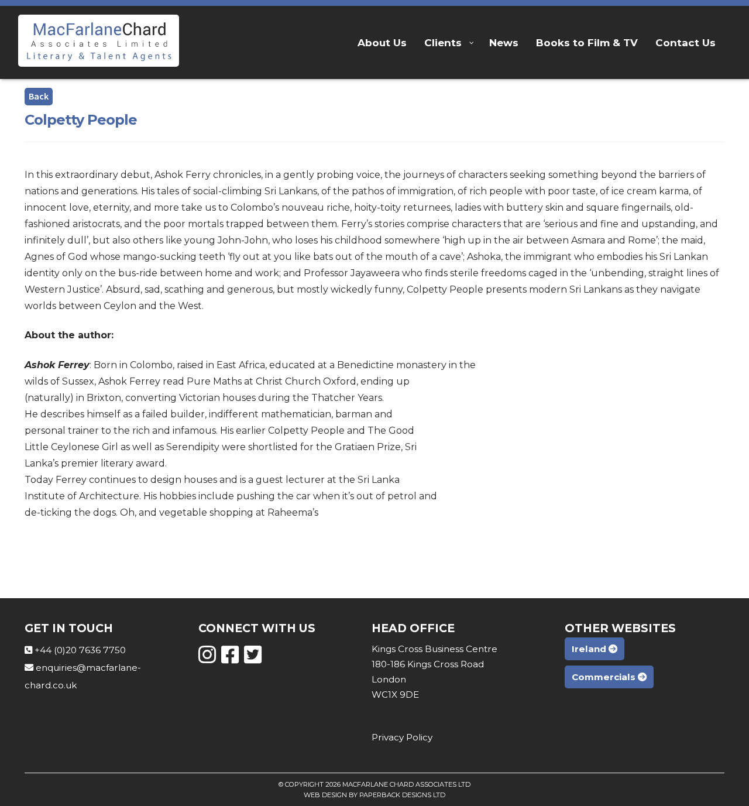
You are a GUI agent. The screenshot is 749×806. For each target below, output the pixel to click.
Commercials (605, 676)
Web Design (325, 795)
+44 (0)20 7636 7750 (80, 650)
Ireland (590, 648)
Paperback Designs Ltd (402, 795)
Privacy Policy (402, 737)
